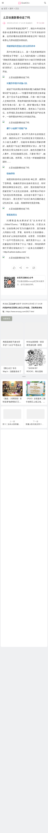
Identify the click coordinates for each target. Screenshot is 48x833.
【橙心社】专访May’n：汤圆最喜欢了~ (12, 371)
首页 (5, 8)
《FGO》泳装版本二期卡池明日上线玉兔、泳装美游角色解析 (35, 401)
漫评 (11, 8)
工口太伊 (12, 304)
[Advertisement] (24, 538)
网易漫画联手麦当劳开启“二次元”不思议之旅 (12, 345)
